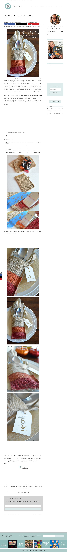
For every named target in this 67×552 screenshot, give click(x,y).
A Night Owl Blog (13, 6)
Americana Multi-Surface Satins (21, 460)
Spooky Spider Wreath (17, 98)
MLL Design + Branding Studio (40, 550)
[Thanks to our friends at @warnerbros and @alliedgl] (38, 544)
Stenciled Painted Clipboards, (28, 97)
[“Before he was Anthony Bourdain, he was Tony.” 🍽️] (12, 544)
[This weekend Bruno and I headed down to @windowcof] (54, 544)
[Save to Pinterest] (1, 279)
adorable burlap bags (26, 89)
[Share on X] (1, 277)
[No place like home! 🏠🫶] (46, 544)
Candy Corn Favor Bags (31, 98)
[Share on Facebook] (1, 275)
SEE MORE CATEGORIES (55, 101)
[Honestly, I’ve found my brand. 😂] (21, 544)
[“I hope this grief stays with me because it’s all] (29, 544)
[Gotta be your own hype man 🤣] (4, 544)
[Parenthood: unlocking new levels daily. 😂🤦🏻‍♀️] (63, 544)
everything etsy (25, 492)
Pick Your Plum (20, 132)
